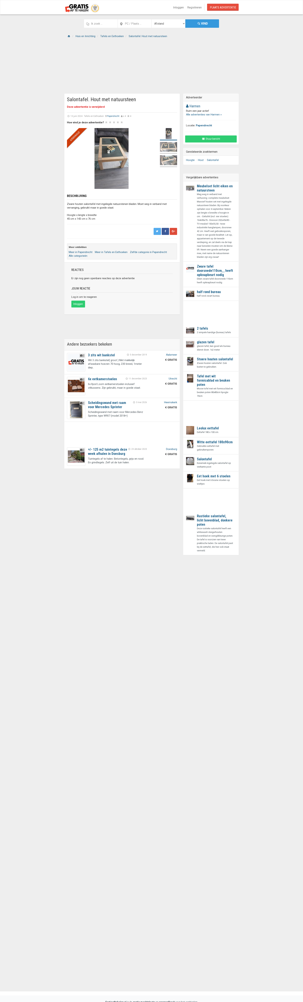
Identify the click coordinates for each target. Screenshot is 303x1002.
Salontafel (213, 160)
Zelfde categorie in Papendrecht (148, 252)
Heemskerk (170, 402)
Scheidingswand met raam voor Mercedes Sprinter (107, 405)
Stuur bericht (212, 138)
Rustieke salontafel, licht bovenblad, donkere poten (215, 520)
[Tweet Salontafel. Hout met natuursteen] (157, 231)
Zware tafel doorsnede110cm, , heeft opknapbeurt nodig (215, 270)
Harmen (194, 106)
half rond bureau (209, 292)
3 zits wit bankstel (101, 355)
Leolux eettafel (208, 428)
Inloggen (178, 7)
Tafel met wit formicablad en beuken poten (213, 380)
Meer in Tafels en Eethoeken (111, 252)
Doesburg (171, 449)
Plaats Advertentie (223, 7)
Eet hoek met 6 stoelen (213, 476)
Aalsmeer (171, 354)
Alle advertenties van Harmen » (204, 114)
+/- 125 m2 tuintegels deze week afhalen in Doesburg (107, 451)
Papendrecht (113, 116)
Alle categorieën (78, 255)
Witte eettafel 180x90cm (215, 442)
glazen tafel (205, 342)
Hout (201, 160)
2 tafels (202, 328)
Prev (71, 158)
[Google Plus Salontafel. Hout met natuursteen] (173, 231)
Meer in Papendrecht (80, 252)
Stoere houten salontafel (215, 359)
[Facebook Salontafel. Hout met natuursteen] (165, 231)
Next (151, 158)
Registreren (194, 7)
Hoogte (190, 160)
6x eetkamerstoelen (102, 379)
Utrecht (173, 378)
